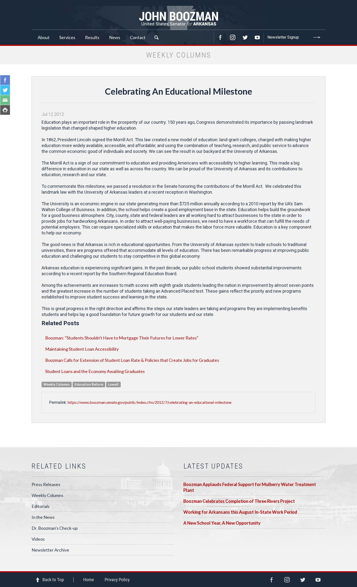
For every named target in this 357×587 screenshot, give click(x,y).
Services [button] (67, 37)
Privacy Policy (117, 579)
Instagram (233, 37)
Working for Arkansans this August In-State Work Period (240, 512)
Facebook (220, 37)
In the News (43, 517)
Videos (38, 539)
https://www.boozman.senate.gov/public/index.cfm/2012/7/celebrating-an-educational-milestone (149, 402)
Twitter (245, 37)
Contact (137, 37)
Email (5, 100)
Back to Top (53, 579)
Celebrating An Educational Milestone (178, 91)
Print (5, 110)
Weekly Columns (47, 495)
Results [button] (92, 37)
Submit (317, 37)
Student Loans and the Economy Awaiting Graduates (95, 371)
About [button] (44, 37)
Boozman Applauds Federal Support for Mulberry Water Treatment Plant (249, 487)
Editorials (41, 506)
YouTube (257, 37)
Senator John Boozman (178, 18)
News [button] (114, 37)
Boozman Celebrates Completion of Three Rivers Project (239, 501)
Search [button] (156, 37)
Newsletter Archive (50, 550)
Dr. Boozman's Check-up (55, 528)
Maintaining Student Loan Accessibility (82, 349)
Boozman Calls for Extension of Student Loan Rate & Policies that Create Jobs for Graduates (132, 360)
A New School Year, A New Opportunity (222, 523)
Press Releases (46, 484)
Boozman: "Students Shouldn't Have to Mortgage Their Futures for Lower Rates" (121, 337)
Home (88, 579)
